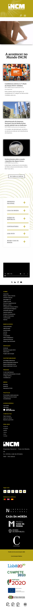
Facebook (5, 426)
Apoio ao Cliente (7, 418)
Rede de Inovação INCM (9, 350)
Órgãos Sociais (7, 301)
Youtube (5, 436)
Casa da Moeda (7, 326)
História (5, 319)
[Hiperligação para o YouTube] (20, 492)
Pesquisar (21, 15)
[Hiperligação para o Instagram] (12, 492)
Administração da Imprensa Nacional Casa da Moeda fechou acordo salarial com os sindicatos (16, 123)
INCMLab (5, 348)
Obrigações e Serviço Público (10, 307)
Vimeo (4, 434)
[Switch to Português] (4, 499)
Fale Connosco (7, 416)
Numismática (14, 163)
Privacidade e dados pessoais (10, 395)
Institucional (14, 127)
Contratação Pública (16, 556)
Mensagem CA (7, 299)
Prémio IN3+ (6, 352)
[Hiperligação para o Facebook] (8, 492)
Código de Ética (7, 376)
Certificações (6, 318)
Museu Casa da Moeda (9, 341)
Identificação (6, 328)
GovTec (5, 332)
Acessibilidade (7, 398)
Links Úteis (5, 407)
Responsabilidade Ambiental (10, 362)
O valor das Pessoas (8, 372)
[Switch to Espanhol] (12, 499)
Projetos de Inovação (8, 353)
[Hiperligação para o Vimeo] (24, 492)
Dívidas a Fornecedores (9, 314)
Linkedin (5, 430)
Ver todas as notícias (16, 176)
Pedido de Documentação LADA (16, 552)
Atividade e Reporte (8, 310)
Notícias (5, 384)
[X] (11, 282)
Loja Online (6, 405)
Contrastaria (6, 335)
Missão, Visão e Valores (9, 296)
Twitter (5, 432)
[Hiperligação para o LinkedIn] (4, 492)
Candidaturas (6, 377)
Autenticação (6, 330)
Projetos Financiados (8, 316)
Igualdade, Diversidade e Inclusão (11, 374)
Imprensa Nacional (8, 339)
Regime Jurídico (7, 305)
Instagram (5, 428)
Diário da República (8, 337)
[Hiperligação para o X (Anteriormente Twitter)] (16, 492)
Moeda (5, 334)
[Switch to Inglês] (8, 499)
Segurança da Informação (10, 397)
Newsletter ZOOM (7, 388)
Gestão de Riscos (7, 312)
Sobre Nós (6, 294)
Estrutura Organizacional (9, 303)
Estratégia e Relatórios (9, 360)
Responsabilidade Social (17, 87)
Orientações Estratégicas (9, 308)
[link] (18, 282)
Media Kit (5, 386)
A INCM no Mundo (7, 297)
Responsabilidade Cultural (10, 366)
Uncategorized (8, 89)
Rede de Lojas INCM (8, 420)
